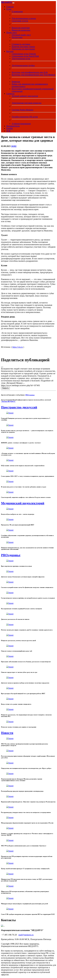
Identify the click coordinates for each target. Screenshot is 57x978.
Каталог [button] (10, 51)
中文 (8, 131)
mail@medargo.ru (26, 935)
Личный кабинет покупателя (25, 96)
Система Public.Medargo (22, 110)
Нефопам (16, 81)
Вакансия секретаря (21, 28)
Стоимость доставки (21, 44)
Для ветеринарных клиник (24, 18)
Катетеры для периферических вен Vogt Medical (33, 75)
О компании (17, 11)
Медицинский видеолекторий (22, 503)
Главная (10, 7)
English (9, 128)
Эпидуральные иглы (21, 58)
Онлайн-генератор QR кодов (25, 117)
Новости (7, 733)
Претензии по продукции (23, 49)
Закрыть (5, 388)
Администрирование (21, 123)
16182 (13, 146)
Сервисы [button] (10, 93)
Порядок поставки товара (23, 46)
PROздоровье (30, 395)
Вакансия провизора (21, 30)
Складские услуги (20, 21)
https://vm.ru (17, 347)
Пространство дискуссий (19, 407)
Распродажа (17, 37)
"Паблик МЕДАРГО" (8, 401)
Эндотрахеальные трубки (23, 65)
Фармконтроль (13, 126)
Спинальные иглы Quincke (24, 54)
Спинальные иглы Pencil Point (25, 56)
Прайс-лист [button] (11, 32)
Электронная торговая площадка (26, 103)
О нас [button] (9, 9)
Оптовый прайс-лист (21, 35)
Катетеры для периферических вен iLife (30, 72)
